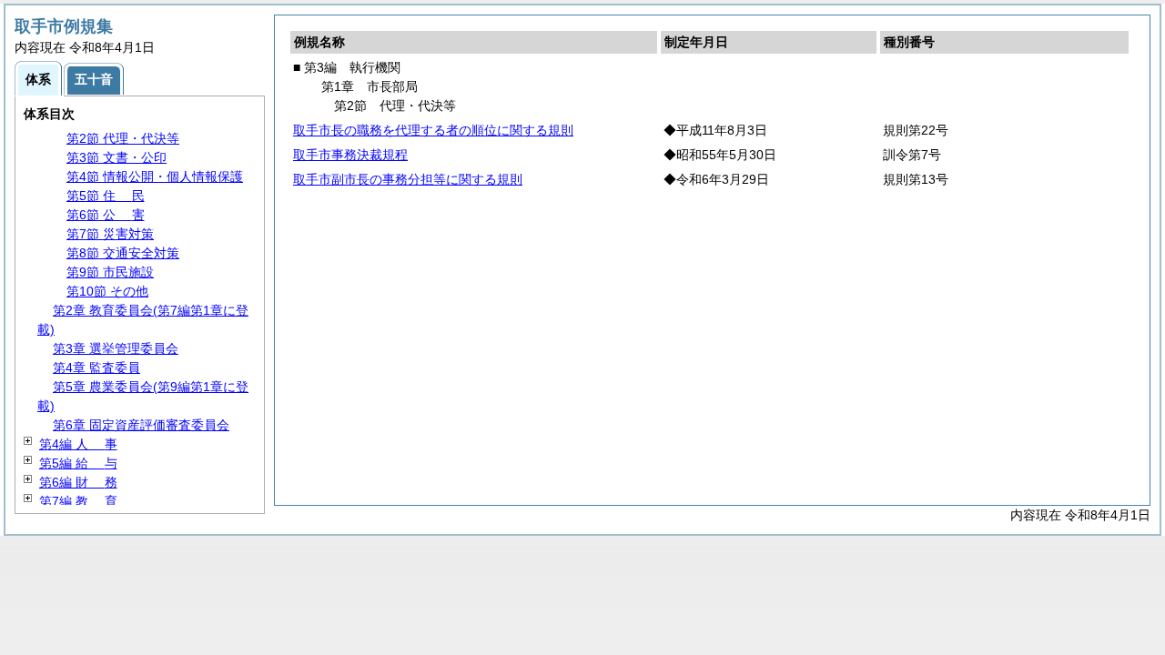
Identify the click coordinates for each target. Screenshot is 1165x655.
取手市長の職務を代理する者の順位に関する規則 (433, 130)
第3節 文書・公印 (116, 157)
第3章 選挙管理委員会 (115, 348)
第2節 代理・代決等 (122, 138)
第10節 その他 (107, 291)
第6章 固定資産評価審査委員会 (141, 425)
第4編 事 (78, 444)
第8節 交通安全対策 (122, 253)
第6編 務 (78, 482)
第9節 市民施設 (110, 272)
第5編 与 (78, 463)
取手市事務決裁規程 (350, 154)
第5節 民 (105, 195)
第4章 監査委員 (96, 367)
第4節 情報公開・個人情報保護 (154, 176)
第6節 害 (105, 214)
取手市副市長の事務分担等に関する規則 (407, 179)
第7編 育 (78, 501)
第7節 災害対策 (110, 234)
